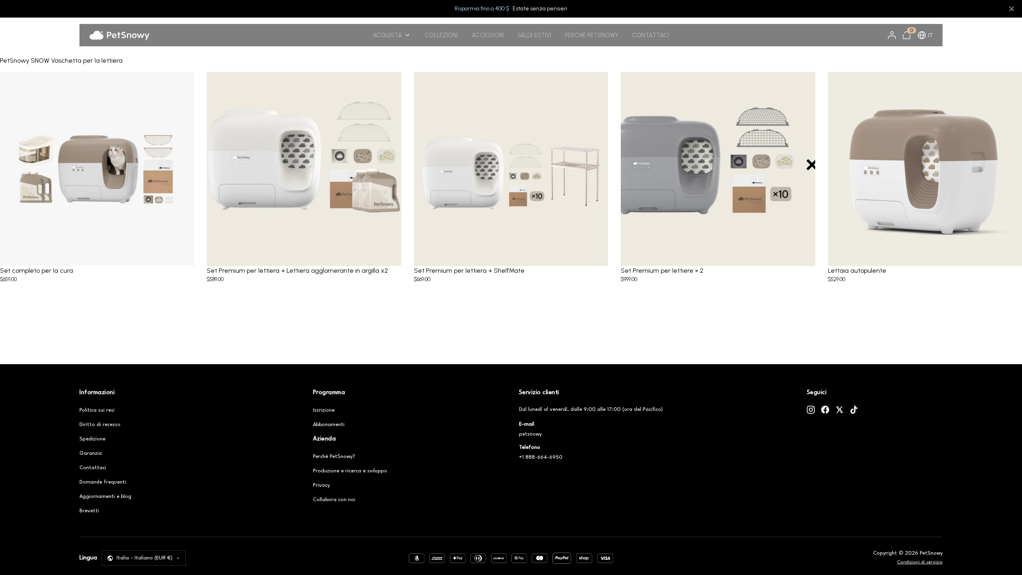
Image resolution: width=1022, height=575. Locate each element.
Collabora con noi (334, 499)
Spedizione (92, 439)
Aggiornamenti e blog (105, 496)
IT (930, 35)
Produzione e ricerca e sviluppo (350, 471)
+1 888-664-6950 (540, 457)
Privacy (321, 485)
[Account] (892, 35)
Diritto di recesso (100, 424)
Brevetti (89, 511)
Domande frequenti (102, 482)
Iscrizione (324, 410)
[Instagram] (811, 410)
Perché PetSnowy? (334, 456)
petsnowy (530, 434)
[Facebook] (825, 410)
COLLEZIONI (441, 35)
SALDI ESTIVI (534, 35)
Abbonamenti (329, 424)
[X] (840, 410)
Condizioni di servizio (920, 562)
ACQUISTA (387, 35)
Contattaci (92, 467)
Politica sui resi (97, 410)
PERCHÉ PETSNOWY (591, 35)
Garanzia (90, 453)
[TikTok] (854, 410)
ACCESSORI (488, 35)
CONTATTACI (650, 35)
